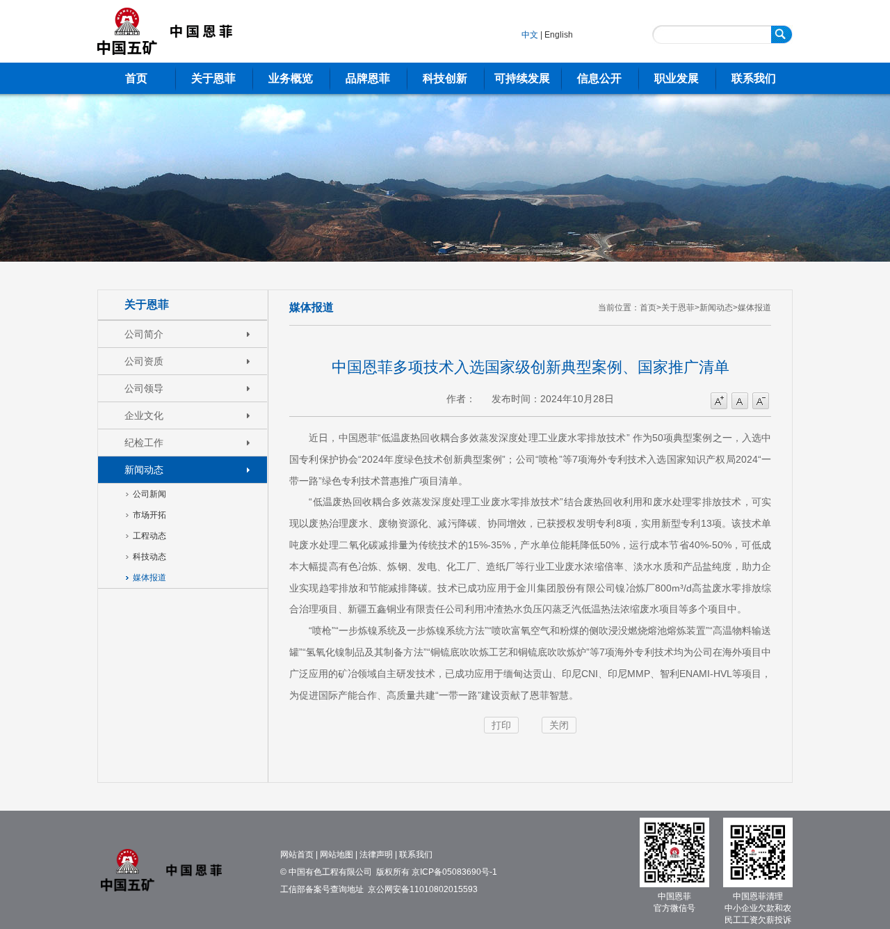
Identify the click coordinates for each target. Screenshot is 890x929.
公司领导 (143, 388)
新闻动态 (143, 469)
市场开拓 (149, 515)
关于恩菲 (213, 78)
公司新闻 (149, 494)
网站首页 (297, 854)
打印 (501, 725)
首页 (136, 78)
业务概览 (290, 78)
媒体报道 (149, 577)
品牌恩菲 (368, 78)
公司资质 (143, 361)
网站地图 (336, 854)
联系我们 (753, 78)
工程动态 (149, 536)
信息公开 (599, 78)
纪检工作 (143, 442)
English (558, 35)
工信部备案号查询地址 (322, 889)
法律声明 (376, 854)
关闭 (559, 725)
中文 (529, 35)
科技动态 (149, 557)
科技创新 (445, 78)
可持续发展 (522, 78)
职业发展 (676, 78)
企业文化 (143, 415)
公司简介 (143, 334)
